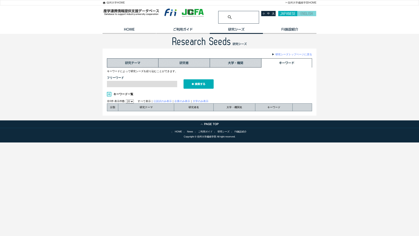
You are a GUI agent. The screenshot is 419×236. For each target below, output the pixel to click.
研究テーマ (132, 63)
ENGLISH (306, 13)
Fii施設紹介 (241, 131)
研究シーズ (236, 31)
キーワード (286, 63)
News (190, 131)
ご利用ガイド (183, 31)
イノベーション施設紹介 (289, 31)
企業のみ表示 (182, 101)
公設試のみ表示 (162, 101)
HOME (129, 31)
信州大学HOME (115, 2)
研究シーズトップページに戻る (293, 54)
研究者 (184, 63)
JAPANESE (287, 13)
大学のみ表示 (200, 101)
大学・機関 (235, 63)
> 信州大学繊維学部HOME (300, 2)
